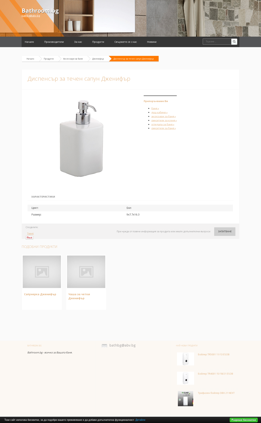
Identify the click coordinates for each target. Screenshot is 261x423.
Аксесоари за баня (73, 58)
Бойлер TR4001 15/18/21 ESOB (215, 373)
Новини (151, 41)
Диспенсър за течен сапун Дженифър (133, 58)
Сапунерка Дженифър (40, 294)
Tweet (30, 233)
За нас (78, 41)
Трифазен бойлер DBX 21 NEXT (216, 393)
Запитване (225, 231)
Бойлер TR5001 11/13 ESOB (213, 354)
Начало (29, 41)
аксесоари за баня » (163, 116)
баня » (155, 108)
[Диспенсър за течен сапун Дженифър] (83, 138)
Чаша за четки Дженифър (79, 296)
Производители (54, 41)
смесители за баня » (163, 128)
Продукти (98, 41)
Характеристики (43, 196)
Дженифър (98, 58)
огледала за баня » (162, 124)
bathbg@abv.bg (31, 15)
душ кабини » (159, 112)
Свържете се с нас (125, 41)
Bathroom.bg (40, 10)
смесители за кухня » (164, 120)
